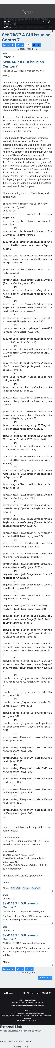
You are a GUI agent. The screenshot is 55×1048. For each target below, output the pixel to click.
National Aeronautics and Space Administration (28, 1005)
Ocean (26, 888)
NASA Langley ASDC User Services (32, 1002)
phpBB (20, 1013)
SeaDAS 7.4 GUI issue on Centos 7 (26, 37)
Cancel (17, 1047)
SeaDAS (36, 888)
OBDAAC (15, 888)
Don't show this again (12, 33)
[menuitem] (24, 993)
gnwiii (5, 895)
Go (26, 1047)
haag (5, 53)
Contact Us (27, 1010)
